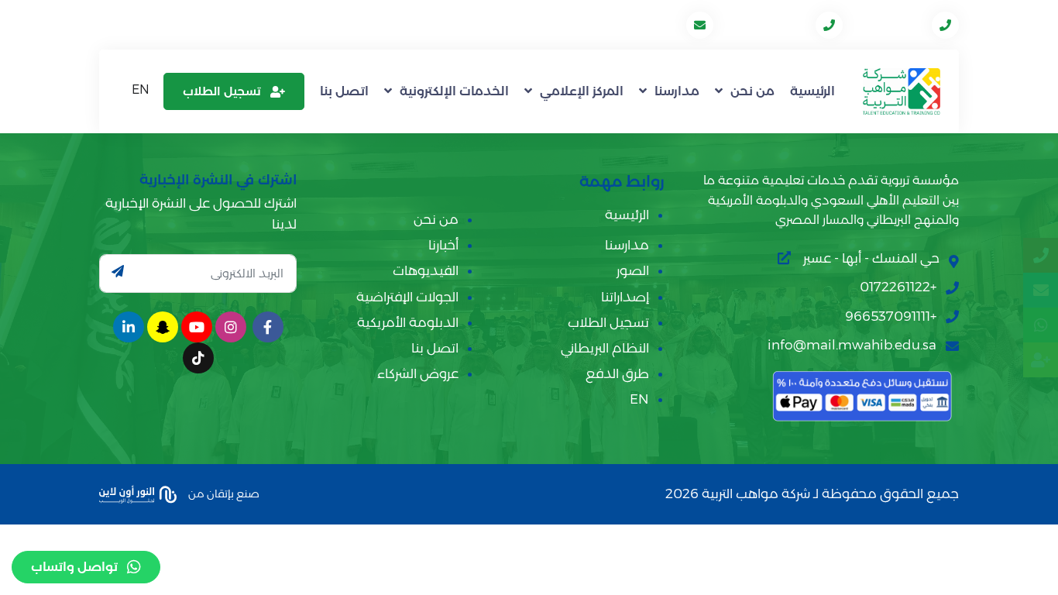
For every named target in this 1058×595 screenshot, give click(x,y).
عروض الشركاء (418, 373)
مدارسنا (676, 91)
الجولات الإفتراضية (407, 296)
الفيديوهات (426, 270)
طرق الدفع (617, 373)
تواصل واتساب (74, 566)
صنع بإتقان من (222, 493)
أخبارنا (443, 245)
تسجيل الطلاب (222, 91)
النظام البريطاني (605, 348)
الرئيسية (812, 91)
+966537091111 (766, 24)
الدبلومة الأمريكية (408, 322)
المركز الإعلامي (581, 91)
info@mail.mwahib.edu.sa (602, 24)
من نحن (752, 91)
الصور (633, 270)
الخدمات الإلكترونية (454, 91)
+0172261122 (888, 24)
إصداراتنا (625, 296)
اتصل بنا (344, 91)
